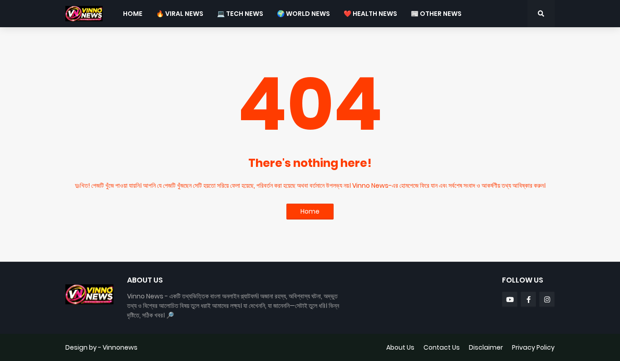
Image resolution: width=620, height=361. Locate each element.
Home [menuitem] (133, 13)
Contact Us (441, 347)
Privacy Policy (533, 347)
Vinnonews (120, 347)
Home (310, 211)
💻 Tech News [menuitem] (240, 13)
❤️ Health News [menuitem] (370, 13)
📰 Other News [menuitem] (436, 13)
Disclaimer (486, 347)
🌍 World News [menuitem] (303, 13)
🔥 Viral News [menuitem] (179, 13)
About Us (400, 347)
